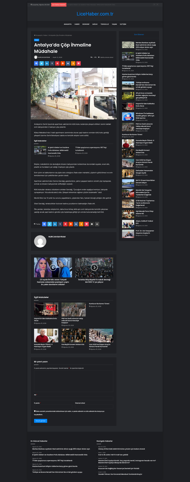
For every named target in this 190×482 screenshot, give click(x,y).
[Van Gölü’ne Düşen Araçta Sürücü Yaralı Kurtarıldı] (101, 335)
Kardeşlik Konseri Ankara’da (73, 344)
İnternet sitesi (80, 403)
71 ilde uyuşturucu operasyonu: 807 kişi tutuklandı (85, 4)
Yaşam (114, 24)
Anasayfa (67, 24)
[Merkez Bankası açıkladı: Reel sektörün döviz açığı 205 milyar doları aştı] (128, 45)
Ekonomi (85, 24)
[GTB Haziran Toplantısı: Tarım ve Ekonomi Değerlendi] (128, 204)
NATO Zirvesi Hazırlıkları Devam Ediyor (145, 181)
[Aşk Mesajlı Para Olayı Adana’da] (128, 214)
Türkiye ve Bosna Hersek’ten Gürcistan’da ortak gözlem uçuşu (146, 84)
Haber (77, 24)
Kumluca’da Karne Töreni (99, 304)
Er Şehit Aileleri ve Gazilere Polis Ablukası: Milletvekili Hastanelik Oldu (58, 150)
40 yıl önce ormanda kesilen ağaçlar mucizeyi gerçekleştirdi (146, 95)
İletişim (123, 24)
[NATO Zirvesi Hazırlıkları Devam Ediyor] (128, 183)
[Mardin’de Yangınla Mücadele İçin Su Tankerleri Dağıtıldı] (128, 193)
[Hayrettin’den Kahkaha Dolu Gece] (46, 309)
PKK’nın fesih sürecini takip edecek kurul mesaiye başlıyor (72, 320)
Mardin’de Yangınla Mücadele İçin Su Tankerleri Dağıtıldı (143, 192)
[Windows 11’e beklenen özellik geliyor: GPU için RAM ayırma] (128, 116)
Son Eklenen (139, 34)
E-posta (37, 403)
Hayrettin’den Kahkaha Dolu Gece (45, 319)
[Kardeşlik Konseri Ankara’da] (74, 335)
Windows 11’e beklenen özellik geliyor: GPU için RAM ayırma (145, 115)
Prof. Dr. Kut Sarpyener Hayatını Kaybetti (145, 232)
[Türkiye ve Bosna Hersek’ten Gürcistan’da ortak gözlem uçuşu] (128, 85)
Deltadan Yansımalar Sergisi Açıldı (144, 171)
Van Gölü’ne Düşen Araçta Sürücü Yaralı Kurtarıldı (99, 345)
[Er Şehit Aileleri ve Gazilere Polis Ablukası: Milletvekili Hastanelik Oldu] (40, 150)
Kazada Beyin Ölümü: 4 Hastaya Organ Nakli (43, 345)
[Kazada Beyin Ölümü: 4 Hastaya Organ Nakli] (46, 335)
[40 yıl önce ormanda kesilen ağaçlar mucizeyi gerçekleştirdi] (128, 96)
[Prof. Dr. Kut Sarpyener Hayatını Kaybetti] (128, 234)
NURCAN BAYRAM (44, 57)
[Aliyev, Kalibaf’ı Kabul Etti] (128, 224)
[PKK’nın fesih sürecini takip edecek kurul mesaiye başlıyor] (74, 309)
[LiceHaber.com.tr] (95, 13)
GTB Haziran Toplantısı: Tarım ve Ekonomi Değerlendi (145, 203)
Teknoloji (105, 24)
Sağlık (95, 24)
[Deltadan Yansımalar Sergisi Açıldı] (128, 173)
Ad (35, 395)
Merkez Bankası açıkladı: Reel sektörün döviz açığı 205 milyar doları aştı (146, 45)
